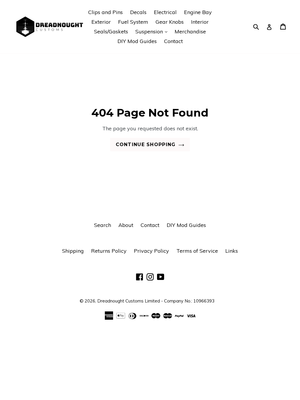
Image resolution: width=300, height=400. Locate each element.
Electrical (165, 12)
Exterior (101, 21)
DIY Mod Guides (137, 41)
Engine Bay (198, 12)
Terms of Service (197, 250)
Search (102, 225)
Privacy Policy (151, 250)
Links (231, 250)
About (125, 225)
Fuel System (133, 21)
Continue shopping (146, 144)
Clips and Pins (105, 12)
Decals (138, 12)
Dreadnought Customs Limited (128, 301)
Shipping (73, 250)
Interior (200, 21)
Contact (173, 41)
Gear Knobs (170, 21)
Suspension (152, 31)
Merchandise (190, 31)
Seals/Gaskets (111, 31)
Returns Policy (109, 250)
